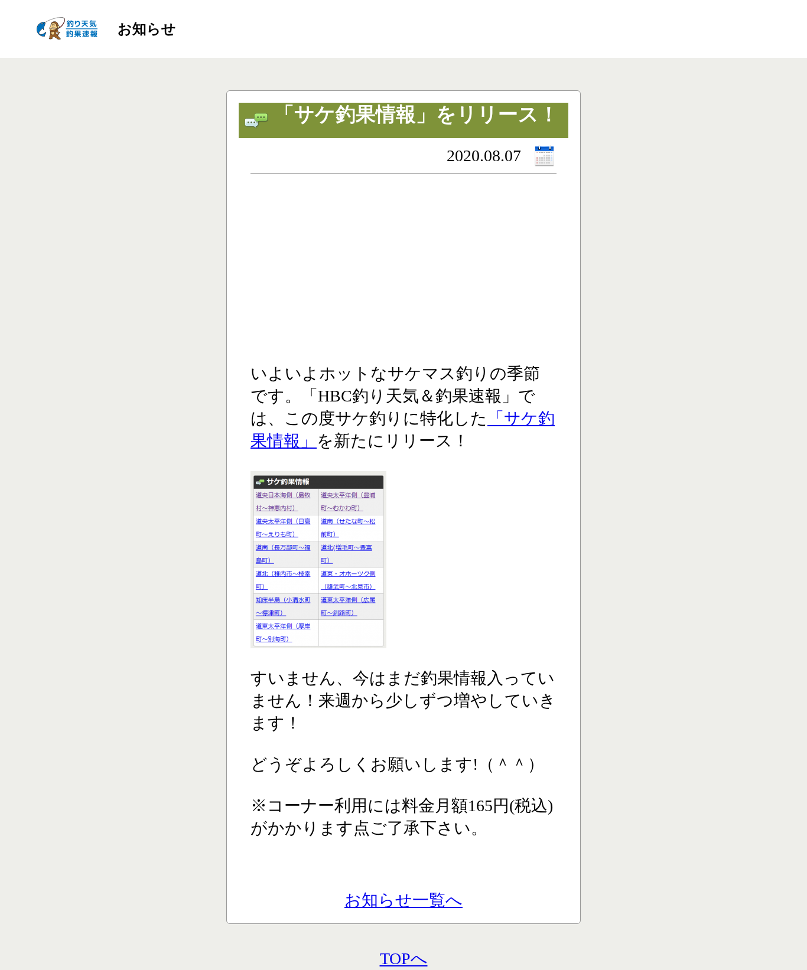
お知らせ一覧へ (403, 900)
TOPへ (404, 958)
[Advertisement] (403, 274)
